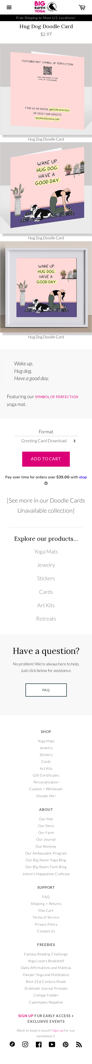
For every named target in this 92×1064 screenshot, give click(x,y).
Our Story (46, 826)
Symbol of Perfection (56, 397)
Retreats (46, 618)
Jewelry (46, 564)
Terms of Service (46, 917)
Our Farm (46, 832)
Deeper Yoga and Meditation (46, 974)
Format (46, 431)
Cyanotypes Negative (46, 1002)
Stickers (46, 578)
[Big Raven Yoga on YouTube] (52, 1045)
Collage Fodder (46, 995)
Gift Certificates (46, 775)
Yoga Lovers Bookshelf (46, 961)
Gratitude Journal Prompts (46, 988)
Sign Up (25, 1016)
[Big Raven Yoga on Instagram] (25, 1045)
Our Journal (46, 839)
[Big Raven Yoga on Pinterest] (66, 1045)
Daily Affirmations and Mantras (46, 967)
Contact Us (46, 931)
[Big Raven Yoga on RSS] (79, 1045)
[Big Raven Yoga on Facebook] (39, 1045)
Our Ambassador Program (46, 853)
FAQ (46, 897)
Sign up (57, 1030)
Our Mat (46, 819)
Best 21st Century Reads (46, 981)
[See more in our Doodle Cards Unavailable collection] (46, 505)
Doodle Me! (46, 796)
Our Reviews (46, 846)
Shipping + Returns (46, 903)
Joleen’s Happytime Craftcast (46, 874)
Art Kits (46, 605)
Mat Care (46, 910)
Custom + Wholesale (46, 789)
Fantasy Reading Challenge (46, 954)
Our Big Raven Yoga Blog (46, 860)
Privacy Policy (46, 924)
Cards (46, 591)
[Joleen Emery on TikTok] (12, 1045)
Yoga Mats (46, 551)
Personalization (46, 782)
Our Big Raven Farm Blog (46, 867)
